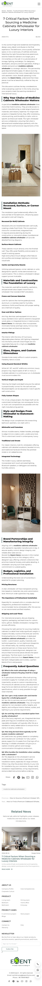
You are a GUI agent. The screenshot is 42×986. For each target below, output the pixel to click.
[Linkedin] (23, 777)
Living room (6, 900)
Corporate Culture (8, 891)
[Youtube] (27, 777)
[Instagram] (32, 777)
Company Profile (7, 889)
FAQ (22, 925)
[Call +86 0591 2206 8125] (37, 964)
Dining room (25, 900)
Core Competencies (27, 889)
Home (4, 11)
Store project (25, 914)
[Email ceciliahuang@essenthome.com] (37, 976)
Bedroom (5, 902)
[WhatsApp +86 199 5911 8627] (37, 970)
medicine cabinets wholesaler (14, 789)
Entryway (24, 905)
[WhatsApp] (37, 777)
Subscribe (9, 949)
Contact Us (5, 925)
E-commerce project (9, 914)
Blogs (4, 916)
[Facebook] (14, 777)
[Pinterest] (18, 777)
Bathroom (5, 905)
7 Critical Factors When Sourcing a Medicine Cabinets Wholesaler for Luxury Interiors (18, 11)
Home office (25, 902)
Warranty (5, 927)
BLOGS (9, 11)
